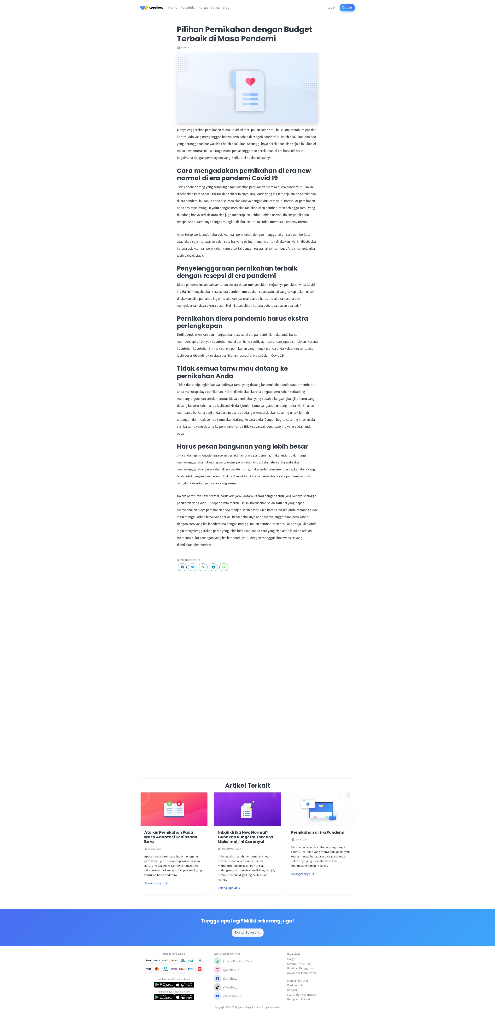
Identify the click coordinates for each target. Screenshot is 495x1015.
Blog (226, 7)
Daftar (347, 7)
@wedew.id (230, 970)
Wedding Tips (296, 985)
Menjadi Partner (297, 980)
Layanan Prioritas (299, 963)
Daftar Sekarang (247, 932)
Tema (215, 7)
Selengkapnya (154, 883)
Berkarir (292, 990)
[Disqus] (247, 625)
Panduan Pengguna (300, 968)
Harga (203, 7)
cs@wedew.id (232, 996)
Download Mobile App (301, 973)
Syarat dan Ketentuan (301, 994)
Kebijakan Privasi (298, 999)
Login (331, 7)
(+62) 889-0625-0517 (237, 961)
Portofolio (187, 7)
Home (172, 7)
